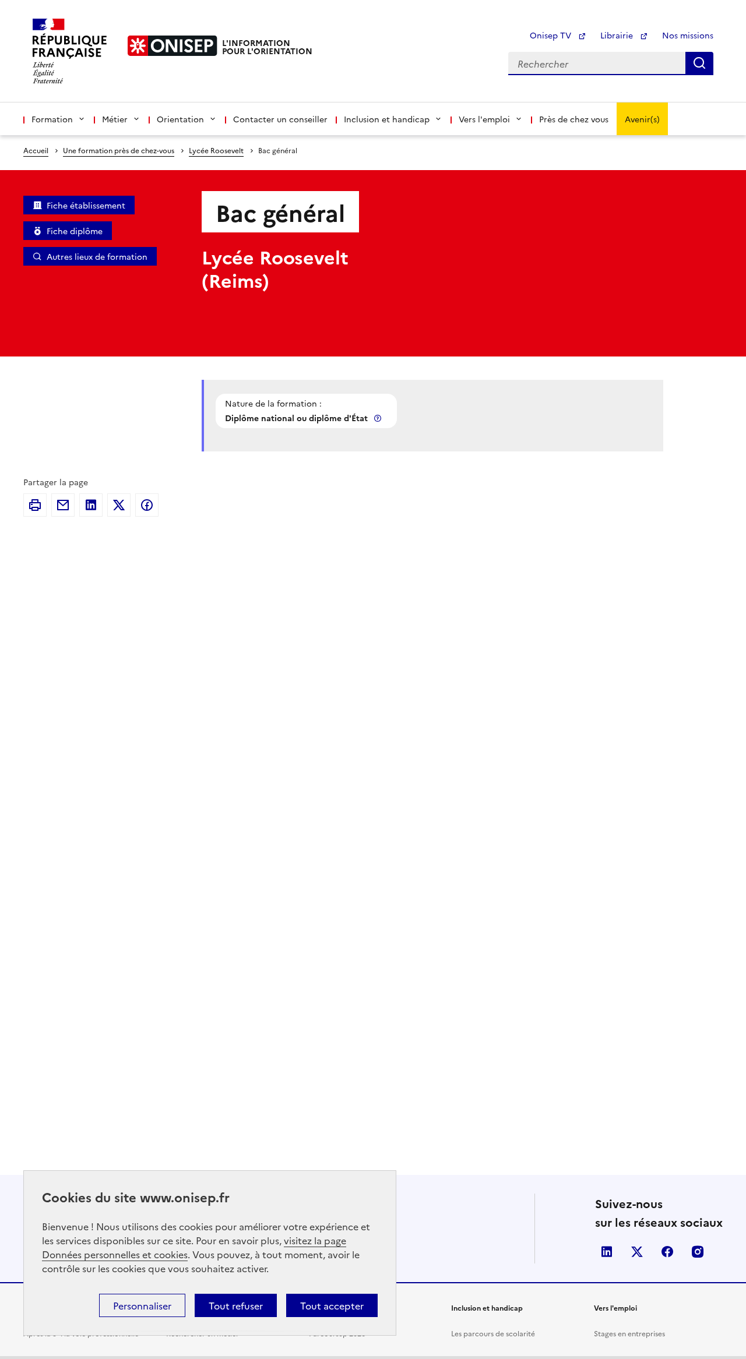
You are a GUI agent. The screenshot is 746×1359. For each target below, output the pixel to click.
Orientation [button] (180, 119)
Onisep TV (551, 35)
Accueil (35, 150)
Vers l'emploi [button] (484, 119)
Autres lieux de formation (97, 256)
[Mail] (63, 505)
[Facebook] (147, 505)
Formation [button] (52, 119)
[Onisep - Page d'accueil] (172, 46)
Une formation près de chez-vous (118, 150)
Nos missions (687, 35)
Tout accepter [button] (332, 1305)
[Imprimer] (35, 505)
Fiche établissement (86, 205)
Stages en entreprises (629, 1333)
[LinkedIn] (91, 505)
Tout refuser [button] (236, 1305)
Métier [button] (115, 119)
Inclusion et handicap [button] (387, 119)
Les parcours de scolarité (493, 1333)
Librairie (617, 35)
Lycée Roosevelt (216, 150)
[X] (119, 505)
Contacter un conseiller (280, 119)
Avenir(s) (642, 119)
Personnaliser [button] (142, 1305)
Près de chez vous (573, 119)
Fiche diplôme (75, 230)
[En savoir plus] (379, 418)
